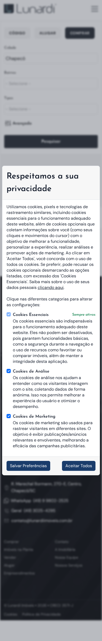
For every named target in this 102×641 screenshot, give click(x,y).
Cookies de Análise (31, 371)
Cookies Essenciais (54, 315)
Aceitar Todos (78, 465)
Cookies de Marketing (34, 416)
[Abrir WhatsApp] (89, 628)
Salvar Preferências (28, 465)
